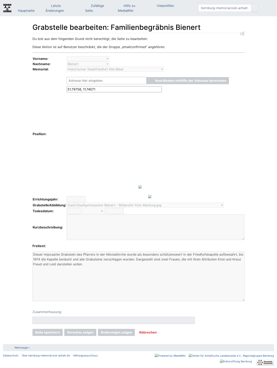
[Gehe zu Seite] (254, 8)
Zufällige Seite (94, 8)
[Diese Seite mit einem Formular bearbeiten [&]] (183, 8)
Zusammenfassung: (47, 312)
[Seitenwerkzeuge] (189, 8)
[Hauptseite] (7, 8)
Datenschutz (10, 355)
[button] (187, 80)
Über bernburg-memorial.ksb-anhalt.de (46, 355)
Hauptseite (26, 11)
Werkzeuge (21, 347)
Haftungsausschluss (85, 355)
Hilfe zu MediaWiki (126, 8)
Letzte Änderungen (54, 8)
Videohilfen (165, 6)
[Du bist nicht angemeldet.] (268, 8)
